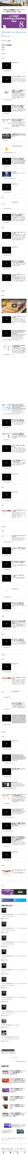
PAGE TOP (25, 1119)
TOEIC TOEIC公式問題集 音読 (9, 1052)
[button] (25, 532)
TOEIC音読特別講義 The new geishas (10, 1025)
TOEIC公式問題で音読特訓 (8, 1050)
